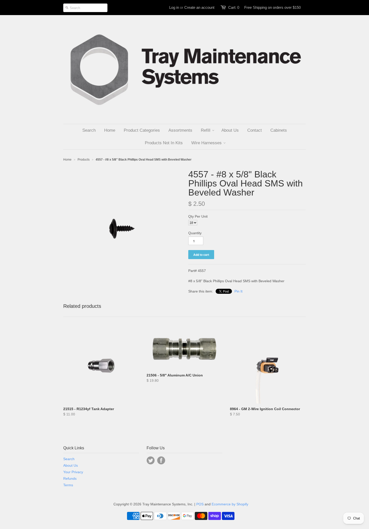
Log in (174, 7)
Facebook (161, 460)
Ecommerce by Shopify (230, 504)
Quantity (195, 233)
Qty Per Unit (198, 216)
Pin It (238, 291)
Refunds (70, 478)
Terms (68, 485)
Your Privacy (73, 472)
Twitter (151, 460)
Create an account (199, 7)
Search (69, 459)
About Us (70, 465)
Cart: (233, 7)
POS (200, 504)
